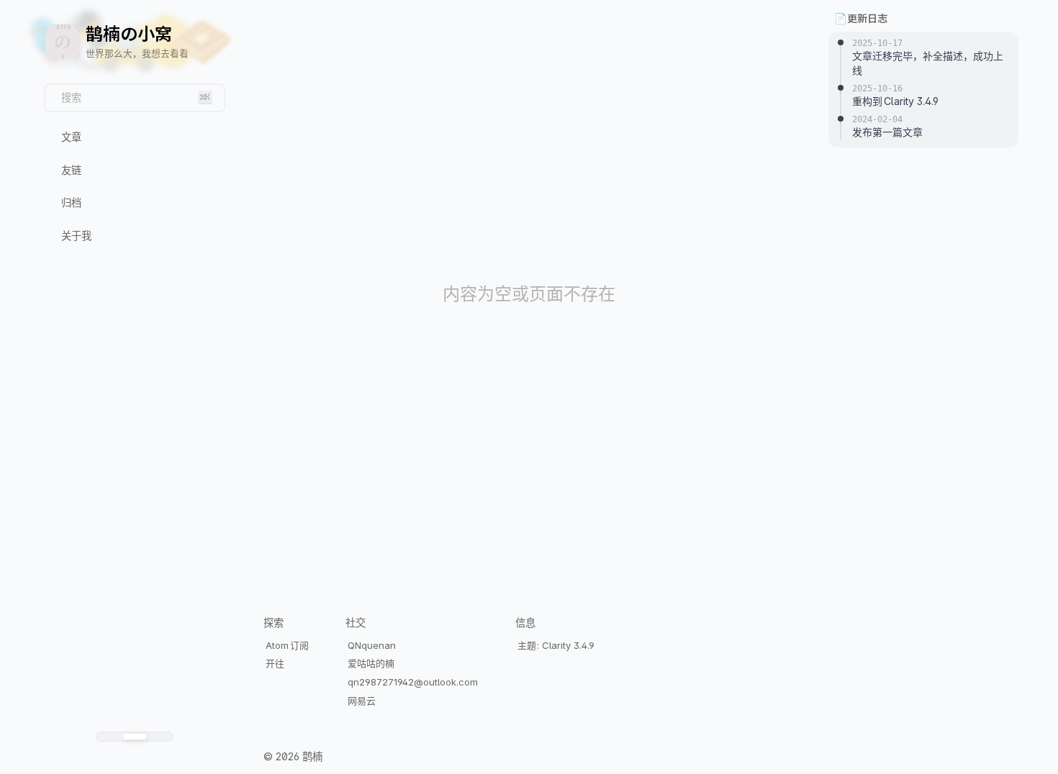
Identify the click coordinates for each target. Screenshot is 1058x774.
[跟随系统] (134, 736)
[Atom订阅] (139, 757)
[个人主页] (120, 757)
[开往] (148, 757)
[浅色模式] (109, 736)
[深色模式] (159, 736)
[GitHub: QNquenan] (130, 757)
